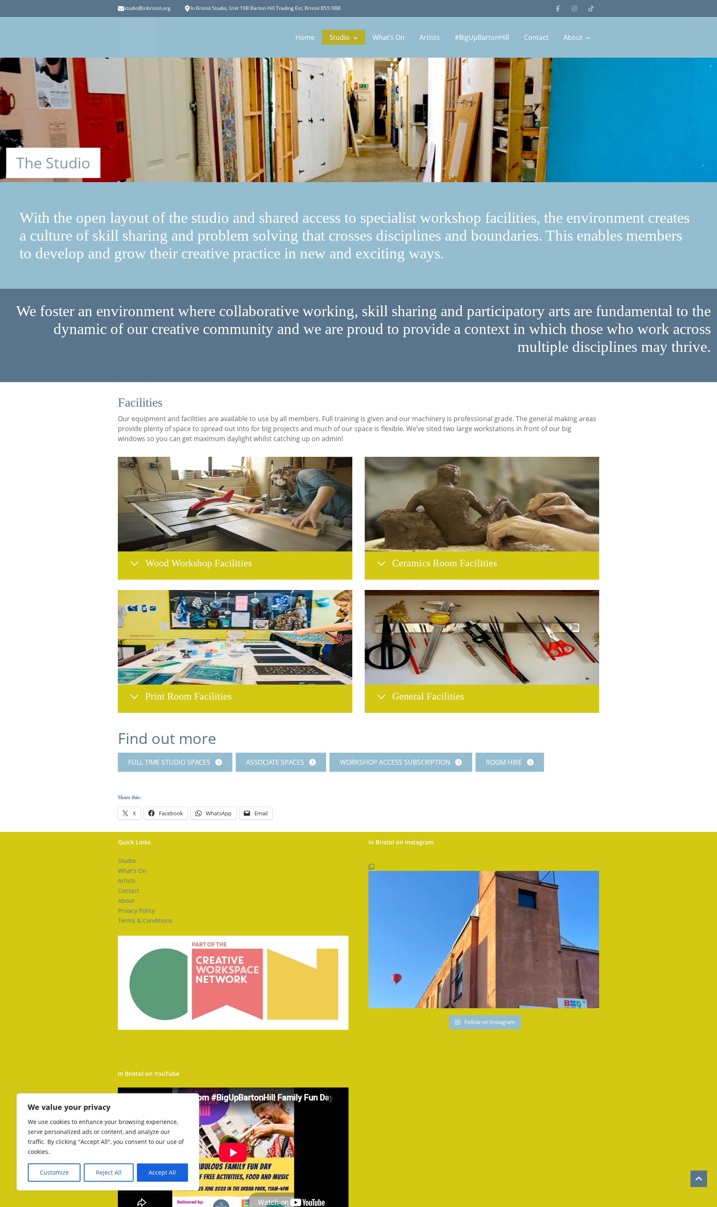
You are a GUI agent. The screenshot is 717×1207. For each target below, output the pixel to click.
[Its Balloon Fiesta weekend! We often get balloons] (483, 934)
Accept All (162, 1172)
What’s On (389, 37)
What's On (132, 871)
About (573, 37)
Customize (54, 1172)
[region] (108, 1141)
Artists (429, 37)
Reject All (109, 1172)
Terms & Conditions (145, 920)
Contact (536, 37)
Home (305, 37)
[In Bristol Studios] (137, 37)
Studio (339, 37)
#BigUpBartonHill (482, 37)
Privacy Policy (136, 910)
